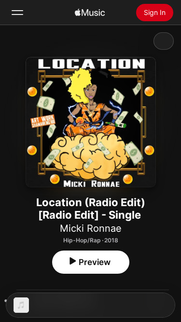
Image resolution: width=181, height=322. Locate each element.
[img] (90, 12)
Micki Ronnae (91, 228)
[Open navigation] (17, 12)
